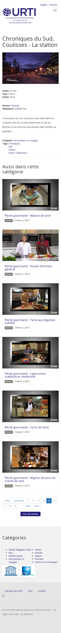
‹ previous (19, 500)
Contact (42, 590)
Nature (38, 555)
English (43, 4)
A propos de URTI (14, 590)
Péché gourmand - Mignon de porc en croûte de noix (30, 479)
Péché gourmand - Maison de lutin (28, 215)
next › (28, 505)
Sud (10, 146)
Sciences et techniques (46, 562)
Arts (11, 552)
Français (53, 4)
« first (7, 500)
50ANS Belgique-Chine (20, 549)
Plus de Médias (30, 514)
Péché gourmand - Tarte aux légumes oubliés (30, 321)
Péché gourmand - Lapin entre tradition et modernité (25, 375)
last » (37, 505)
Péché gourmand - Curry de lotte (27, 427)
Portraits (39, 558)
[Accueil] (24, 16)
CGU (30, 590)
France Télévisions (17, 152)
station (11, 149)
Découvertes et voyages (25, 140)
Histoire (39, 552)
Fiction (38, 549)
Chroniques (14, 143)
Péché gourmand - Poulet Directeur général (28, 267)
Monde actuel (16, 555)
